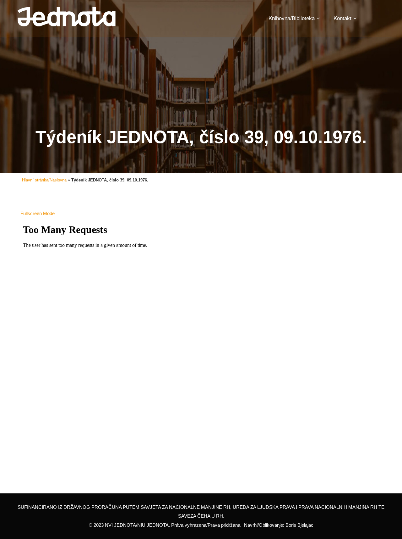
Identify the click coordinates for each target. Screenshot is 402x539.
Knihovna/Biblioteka (292, 18)
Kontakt (342, 18)
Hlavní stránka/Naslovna (44, 180)
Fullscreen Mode (37, 213)
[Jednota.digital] (66, 17)
